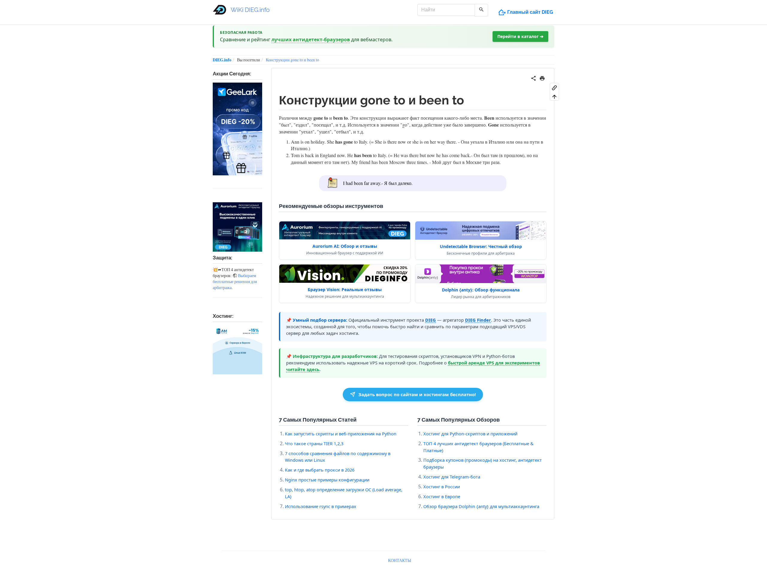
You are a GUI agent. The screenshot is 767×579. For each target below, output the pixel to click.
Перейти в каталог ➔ (520, 36)
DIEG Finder (478, 320)
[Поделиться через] (533, 77)
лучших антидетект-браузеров (310, 39)
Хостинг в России (441, 487)
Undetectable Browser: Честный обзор (481, 246)
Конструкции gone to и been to (292, 60)
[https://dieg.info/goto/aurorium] (237, 227)
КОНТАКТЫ (399, 560)
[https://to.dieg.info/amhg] (237, 349)
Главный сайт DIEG (530, 12)
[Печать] (542, 77)
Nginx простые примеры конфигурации (327, 480)
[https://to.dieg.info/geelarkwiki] (237, 129)
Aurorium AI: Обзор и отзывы (344, 246)
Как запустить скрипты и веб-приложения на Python (340, 434)
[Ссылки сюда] (554, 87)
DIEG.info (222, 60)
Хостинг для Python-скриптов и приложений (470, 434)
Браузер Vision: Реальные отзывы (345, 289)
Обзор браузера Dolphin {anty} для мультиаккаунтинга (481, 506)
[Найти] (481, 10)
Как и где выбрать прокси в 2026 (319, 470)
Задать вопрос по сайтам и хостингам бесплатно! (417, 394)
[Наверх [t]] (554, 96)
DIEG (430, 320)
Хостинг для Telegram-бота (451, 477)
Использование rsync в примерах (320, 506)
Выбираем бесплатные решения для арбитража (235, 281)
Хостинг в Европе (441, 496)
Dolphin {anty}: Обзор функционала (481, 290)
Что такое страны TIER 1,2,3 (314, 443)
